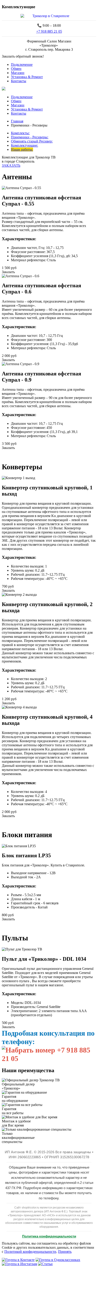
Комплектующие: (24, 145)
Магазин (17, 73)
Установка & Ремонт (27, 77)
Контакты (18, 81)
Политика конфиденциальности (49, 1236)
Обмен (16, 69)
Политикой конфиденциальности (30, 1251)
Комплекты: (20, 133)
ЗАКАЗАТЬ (11, 165)
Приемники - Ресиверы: (29, 137)
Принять (65, 1251)
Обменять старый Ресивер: (32, 141)
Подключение (22, 64)
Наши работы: (22, 149)
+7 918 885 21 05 (49, 31)
